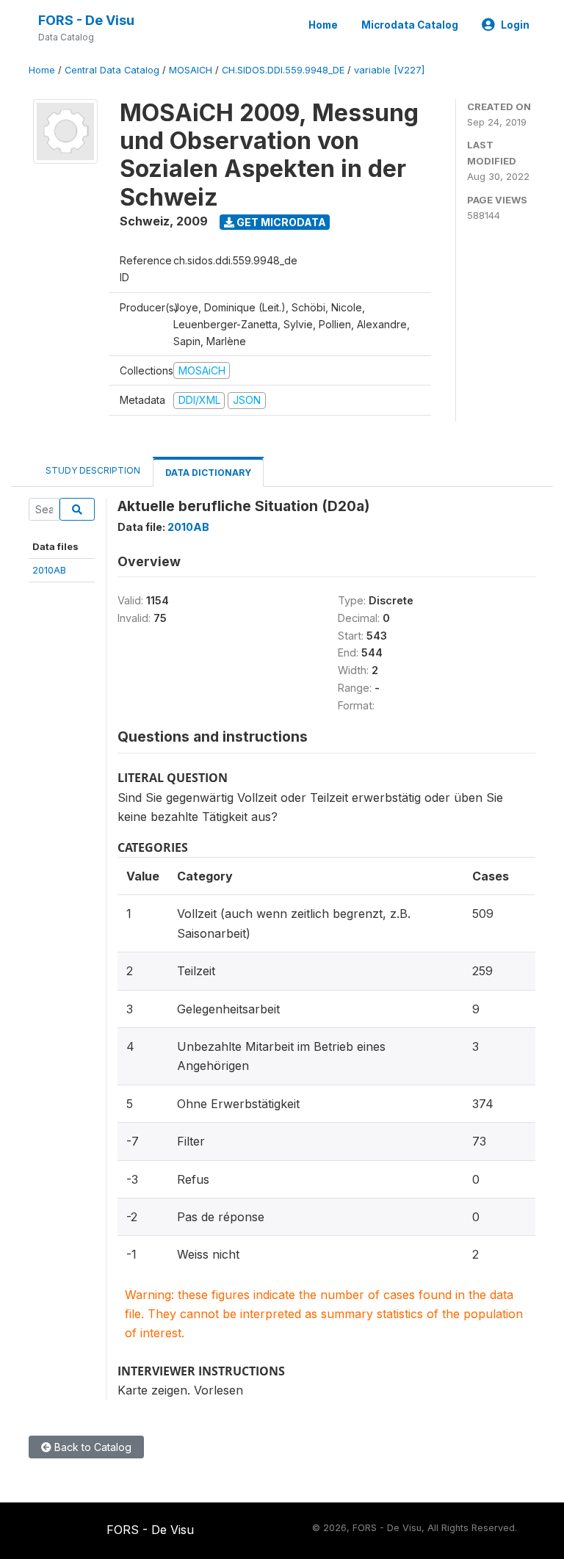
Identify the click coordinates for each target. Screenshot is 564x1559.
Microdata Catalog (409, 25)
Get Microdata (280, 222)
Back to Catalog (91, 1447)
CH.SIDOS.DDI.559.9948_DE (283, 70)
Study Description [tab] (93, 470)
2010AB (49, 570)
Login (515, 25)
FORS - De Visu (86, 20)
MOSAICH (190, 70)
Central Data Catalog (112, 70)
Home (323, 25)
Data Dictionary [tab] (208, 472)
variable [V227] (389, 70)
